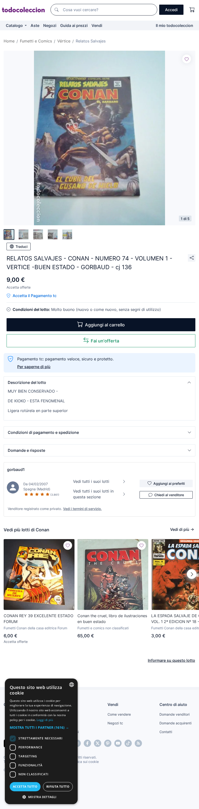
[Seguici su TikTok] (128, 743)
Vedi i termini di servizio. (82, 509)
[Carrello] (192, 10)
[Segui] (186, 59)
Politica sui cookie (85, 762)
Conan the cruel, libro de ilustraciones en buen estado (112, 618)
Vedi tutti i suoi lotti (91, 481)
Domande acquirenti (175, 723)
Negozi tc (115, 723)
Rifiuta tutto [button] (57, 787)
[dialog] (41, 741)
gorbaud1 (16, 469)
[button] (99, 382)
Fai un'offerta (105, 340)
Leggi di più (45, 720)
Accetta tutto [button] (25, 787)
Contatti (165, 732)
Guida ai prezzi (74, 25)
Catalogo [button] (15, 25)
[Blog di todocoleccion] (138, 743)
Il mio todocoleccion (174, 25)
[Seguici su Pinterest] (107, 743)
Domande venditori (174, 714)
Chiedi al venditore (169, 495)
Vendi (96, 25)
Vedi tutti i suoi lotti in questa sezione (93, 494)
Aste (35, 25)
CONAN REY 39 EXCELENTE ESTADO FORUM (38, 618)
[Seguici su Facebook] (87, 743)
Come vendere (119, 714)
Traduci (21, 246)
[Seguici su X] (97, 743)
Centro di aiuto (173, 704)
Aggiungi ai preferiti (169, 483)
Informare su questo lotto (171, 660)
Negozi (49, 25)
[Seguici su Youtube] (118, 743)
